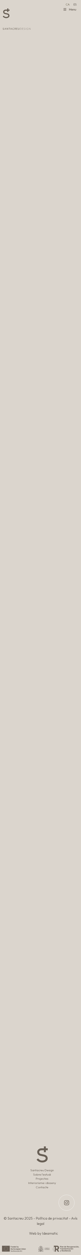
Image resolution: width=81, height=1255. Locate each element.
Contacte (42, 1187)
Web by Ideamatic (43, 1233)
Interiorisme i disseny (42, 1183)
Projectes (42, 1178)
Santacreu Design (42, 1170)
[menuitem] (68, 4)
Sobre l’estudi (42, 1174)
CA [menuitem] (68, 4)
